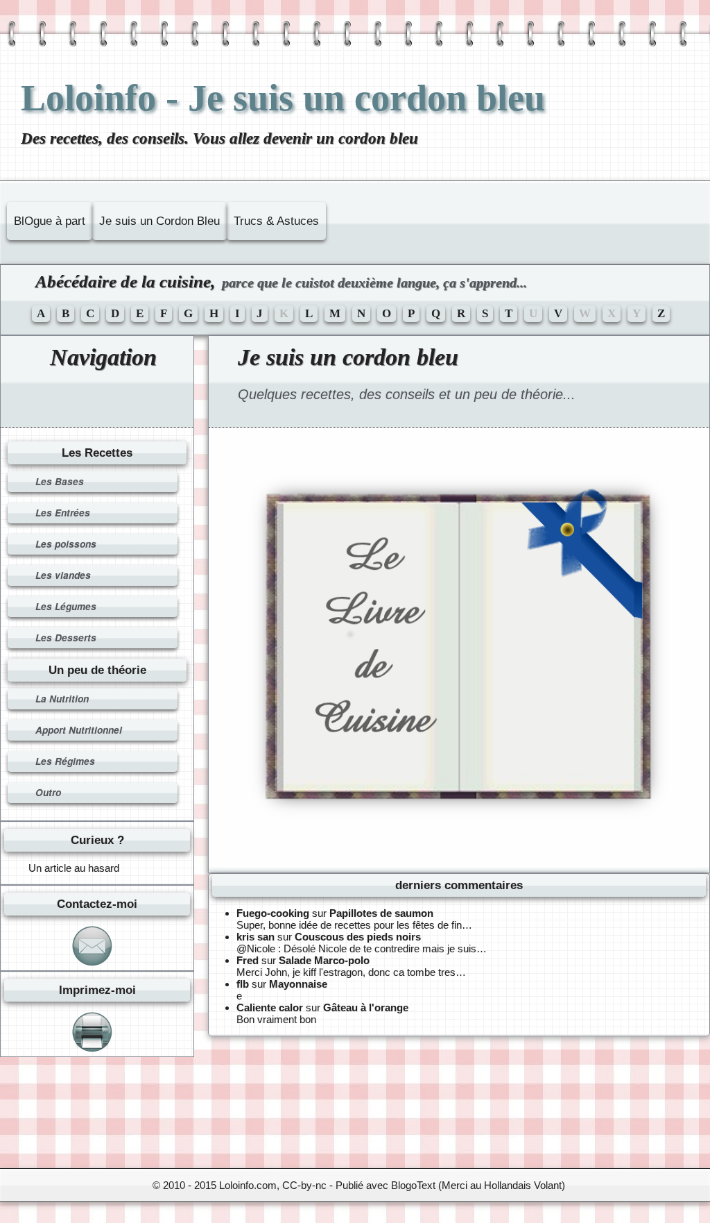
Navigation (103, 357)
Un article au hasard (73, 868)
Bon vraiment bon (276, 1019)
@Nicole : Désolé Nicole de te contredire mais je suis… (361, 948)
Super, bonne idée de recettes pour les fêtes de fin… (354, 925)
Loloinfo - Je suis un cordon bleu (283, 98)
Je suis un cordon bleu (348, 357)
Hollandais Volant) (524, 1185)
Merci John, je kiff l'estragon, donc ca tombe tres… (351, 972)
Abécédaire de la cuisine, (281, 281)
